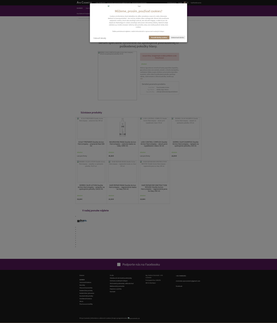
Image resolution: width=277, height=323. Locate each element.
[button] (100, 38)
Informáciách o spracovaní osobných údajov (150, 31)
